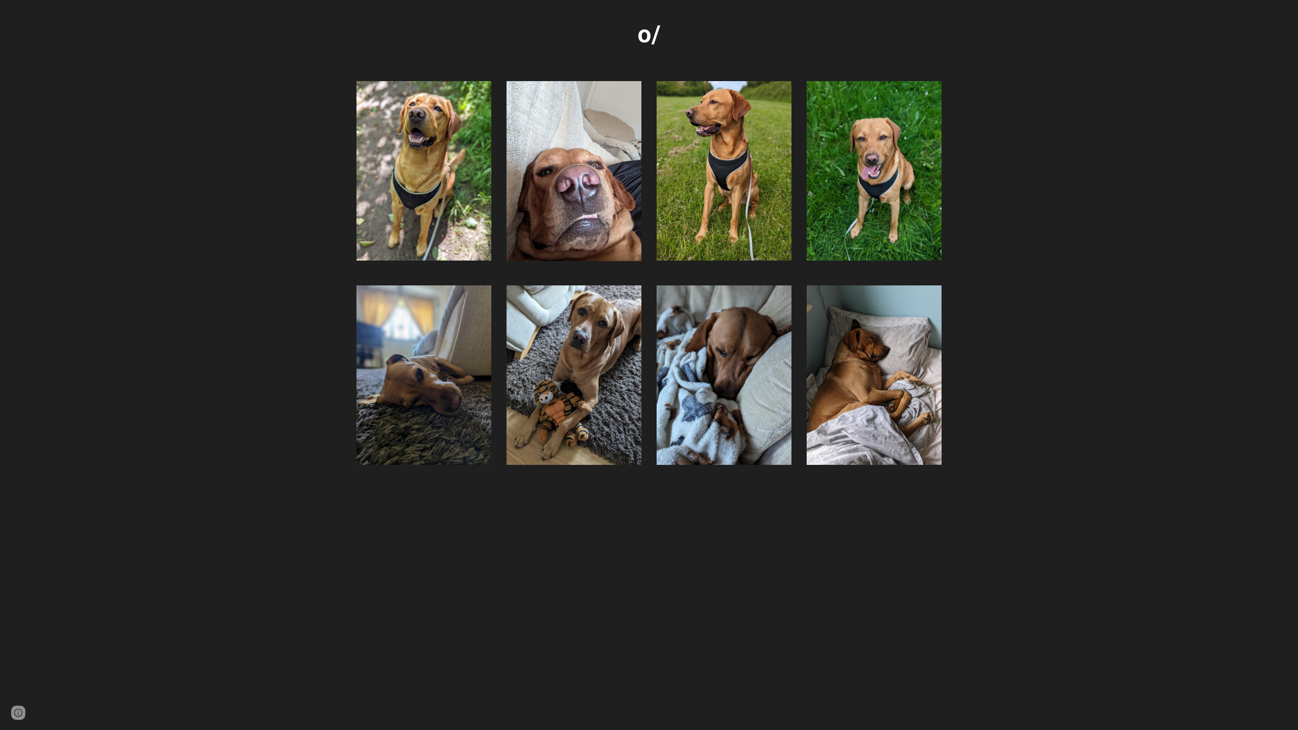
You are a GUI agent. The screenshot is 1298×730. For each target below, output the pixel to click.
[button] (18, 713)
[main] (649, 34)
